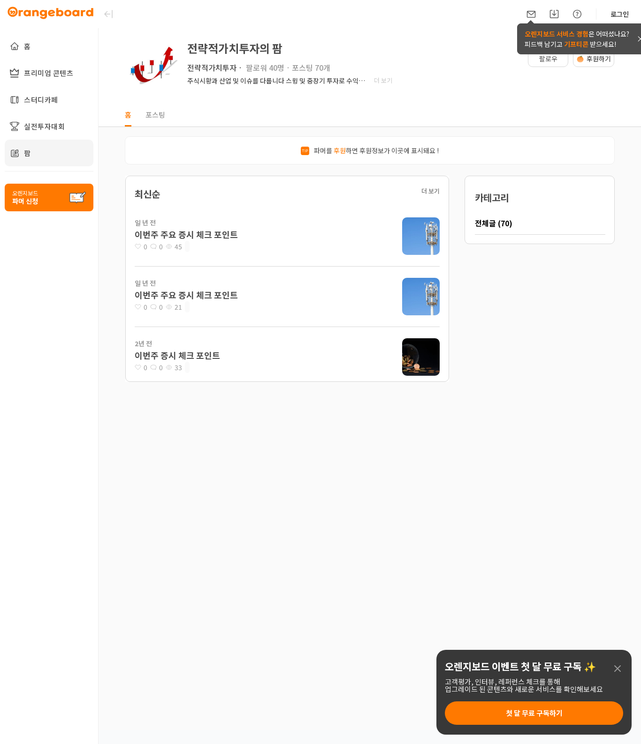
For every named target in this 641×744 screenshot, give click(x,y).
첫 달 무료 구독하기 (534, 713)
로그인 (619, 14)
